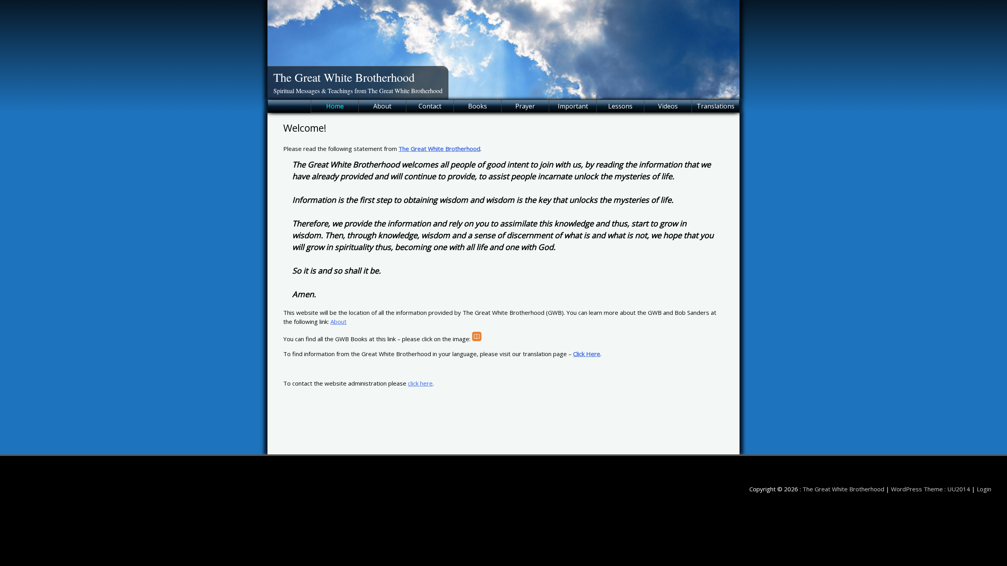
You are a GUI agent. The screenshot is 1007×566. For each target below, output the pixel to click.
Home (335, 106)
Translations (715, 106)
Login (984, 489)
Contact (430, 106)
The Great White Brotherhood (344, 77)
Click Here (586, 354)
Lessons (620, 106)
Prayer (525, 106)
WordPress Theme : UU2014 (930, 489)
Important (573, 106)
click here (420, 383)
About (382, 106)
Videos (668, 106)
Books (477, 106)
